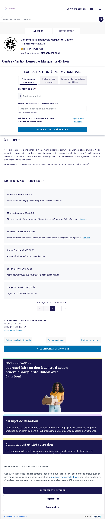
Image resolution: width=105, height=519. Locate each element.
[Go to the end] (64, 308)
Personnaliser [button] (53, 507)
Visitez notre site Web (13, 330)
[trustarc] (96, 516)
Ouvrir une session (76, 8)
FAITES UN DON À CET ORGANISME (52, 349)
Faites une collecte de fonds (18, 340)
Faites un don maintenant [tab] (28, 81)
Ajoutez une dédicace (78, 120)
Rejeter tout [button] (53, 499)
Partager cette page (90, 340)
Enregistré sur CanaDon (35, 44)
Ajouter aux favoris (56, 340)
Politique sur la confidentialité (15, 516)
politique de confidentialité (65, 477)
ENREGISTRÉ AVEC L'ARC (33, 49)
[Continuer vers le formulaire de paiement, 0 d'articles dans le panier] (92, 9)
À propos (38, 31)
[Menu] (100, 8)
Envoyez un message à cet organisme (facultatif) (38, 103)
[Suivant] (58, 308)
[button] (100, 458)
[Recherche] (101, 19)
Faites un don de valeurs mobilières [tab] (73, 80)
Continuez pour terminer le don (52, 129)
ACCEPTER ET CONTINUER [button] (53, 490)
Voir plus (83, 219)
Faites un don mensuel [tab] (49, 80)
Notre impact (66, 31)
